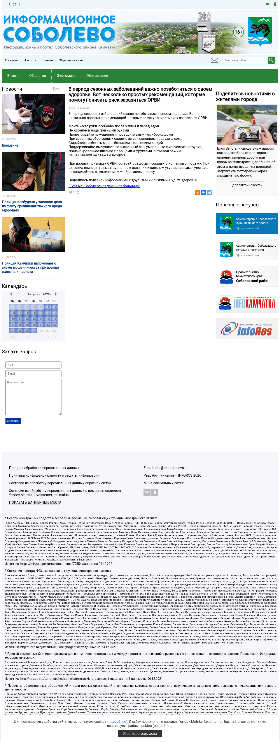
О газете (11, 60)
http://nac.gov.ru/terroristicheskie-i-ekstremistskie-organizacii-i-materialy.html (75, 679)
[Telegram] (209, 192)
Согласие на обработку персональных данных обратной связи (60, 483)
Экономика (66, 76)
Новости (30, 60)
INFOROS (185, 475)
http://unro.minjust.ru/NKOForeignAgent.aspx (52, 647)
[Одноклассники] (197, 192)
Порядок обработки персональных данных (44, 468)
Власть (12, 76)
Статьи (47, 60)
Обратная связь (71, 60)
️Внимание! (10, 145)
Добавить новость (247, 185)
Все (57, 89)
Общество (37, 76)
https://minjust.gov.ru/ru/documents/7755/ (50, 564)
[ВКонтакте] (203, 192)
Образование (97, 76)
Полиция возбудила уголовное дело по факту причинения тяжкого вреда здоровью (32, 206)
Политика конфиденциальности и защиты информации (54, 475)
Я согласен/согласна (140, 733)
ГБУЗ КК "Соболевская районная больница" (104, 186)
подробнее (117, 722)
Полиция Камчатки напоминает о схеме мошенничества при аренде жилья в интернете (30, 267)
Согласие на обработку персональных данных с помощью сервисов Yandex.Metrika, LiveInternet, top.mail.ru (65, 493)
